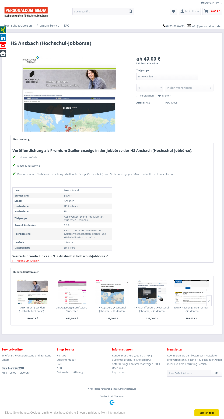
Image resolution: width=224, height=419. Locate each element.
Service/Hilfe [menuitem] (212, 3)
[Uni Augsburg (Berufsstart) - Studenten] (72, 292)
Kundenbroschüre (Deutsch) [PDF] (132, 355)
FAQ (59, 364)
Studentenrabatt (66, 359)
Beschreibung (21, 139)
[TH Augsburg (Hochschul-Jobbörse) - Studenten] (112, 292)
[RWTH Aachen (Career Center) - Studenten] (191, 292)
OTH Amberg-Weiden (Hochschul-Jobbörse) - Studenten (32, 309)
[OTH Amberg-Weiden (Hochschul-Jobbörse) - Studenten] (32, 292)
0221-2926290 (175, 26)
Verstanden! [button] (207, 412)
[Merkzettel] (173, 11)
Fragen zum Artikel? (27, 260)
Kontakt (61, 355)
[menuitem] (103, 11)
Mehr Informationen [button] (113, 412)
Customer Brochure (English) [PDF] (132, 359)
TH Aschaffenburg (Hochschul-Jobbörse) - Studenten (152, 309)
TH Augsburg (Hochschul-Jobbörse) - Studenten (112, 309)
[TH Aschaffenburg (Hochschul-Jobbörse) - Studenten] (152, 292)
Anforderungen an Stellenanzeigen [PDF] (136, 364)
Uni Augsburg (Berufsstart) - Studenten (72, 309)
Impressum (118, 372)
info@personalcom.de (205, 26)
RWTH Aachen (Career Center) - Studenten (191, 309)
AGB (59, 368)
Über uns (117, 368)
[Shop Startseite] (36, 12)
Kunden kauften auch (26, 272)
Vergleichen (146, 95)
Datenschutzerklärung (70, 372)
